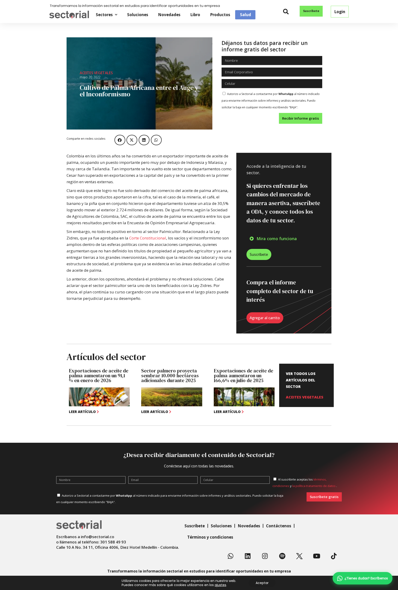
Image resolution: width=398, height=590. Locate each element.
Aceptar (262, 583)
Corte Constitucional (147, 238)
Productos (220, 14)
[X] (299, 556)
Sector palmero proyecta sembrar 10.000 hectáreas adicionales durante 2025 (170, 375)
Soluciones (137, 14)
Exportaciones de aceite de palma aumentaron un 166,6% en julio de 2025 (243, 375)
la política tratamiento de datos (314, 486)
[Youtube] (316, 556)
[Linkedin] (247, 556)
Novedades (169, 14)
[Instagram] (265, 556)
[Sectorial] (69, 15)
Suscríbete (194, 525)
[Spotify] (282, 556)
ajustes (220, 585)
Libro (195, 14)
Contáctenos (278, 525)
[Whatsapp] (230, 556)
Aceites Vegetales (96, 72)
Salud (245, 14)
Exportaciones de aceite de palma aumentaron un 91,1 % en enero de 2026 (98, 375)
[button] (285, 11)
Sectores (104, 14)
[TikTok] (333, 556)
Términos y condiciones (210, 537)
